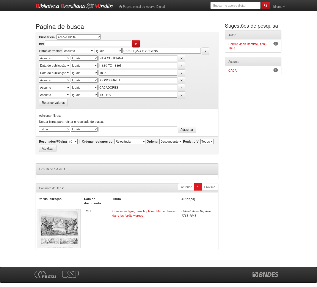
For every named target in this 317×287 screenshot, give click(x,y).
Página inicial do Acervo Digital (143, 6)
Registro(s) (191, 141)
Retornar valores (53, 102)
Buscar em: (47, 37)
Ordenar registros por (98, 141)
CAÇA (232, 70)
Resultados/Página (53, 141)
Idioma (277, 6)
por (41, 43)
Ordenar (152, 141)
